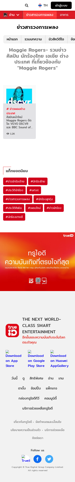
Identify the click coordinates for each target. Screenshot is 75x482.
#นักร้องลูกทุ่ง (44, 199)
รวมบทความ (33, 39)
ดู (23, 378)
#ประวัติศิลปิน (14, 208)
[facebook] (37, 459)
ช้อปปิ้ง (36, 388)
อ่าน (12, 14)
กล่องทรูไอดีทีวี (29, 398)
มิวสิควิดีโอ (56, 39)
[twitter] (49, 459)
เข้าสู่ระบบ (61, 5)
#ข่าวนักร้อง (54, 208)
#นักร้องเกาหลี (14, 217)
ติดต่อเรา (37, 437)
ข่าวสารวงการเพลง (39, 14)
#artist (34, 190)
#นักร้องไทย (38, 181)
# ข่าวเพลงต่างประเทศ (15, 111)
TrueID (11, 5)
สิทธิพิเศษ (36, 378)
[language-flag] (40, 5)
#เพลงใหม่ (34, 208)
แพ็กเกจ (51, 388)
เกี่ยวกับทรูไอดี (23, 421)
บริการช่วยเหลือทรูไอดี (37, 408)
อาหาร (64, 14)
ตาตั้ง (22, 388)
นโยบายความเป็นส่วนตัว (26, 429)
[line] (26, 459)
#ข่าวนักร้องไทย (15, 181)
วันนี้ (14, 378)
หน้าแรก (12, 39)
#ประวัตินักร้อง (14, 190)
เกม (61, 378)
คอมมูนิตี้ (50, 398)
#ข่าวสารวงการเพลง (18, 199)
